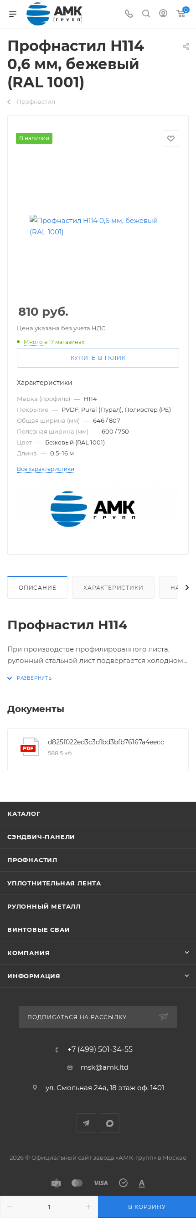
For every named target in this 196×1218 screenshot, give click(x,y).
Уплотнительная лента (54, 883)
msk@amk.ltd (105, 1067)
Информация (34, 976)
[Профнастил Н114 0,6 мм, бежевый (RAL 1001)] (98, 226)
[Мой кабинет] (163, 14)
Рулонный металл (44, 906)
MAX (109, 1123)
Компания (28, 952)
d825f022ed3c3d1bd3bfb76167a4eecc (106, 742)
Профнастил (32, 860)
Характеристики (113, 587)
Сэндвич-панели (41, 836)
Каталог (24, 813)
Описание (37, 587)
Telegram (86, 1123)
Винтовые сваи (38, 929)
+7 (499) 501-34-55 (100, 1049)
